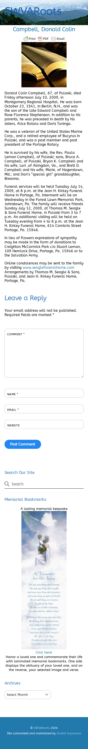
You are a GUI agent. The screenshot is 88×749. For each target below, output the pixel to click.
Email (13, 409)
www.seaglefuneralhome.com (48, 267)
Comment (16, 334)
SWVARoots (42, 728)
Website (13, 425)
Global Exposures (69, 733)
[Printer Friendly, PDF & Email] (44, 38)
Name (12, 394)
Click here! (44, 652)
